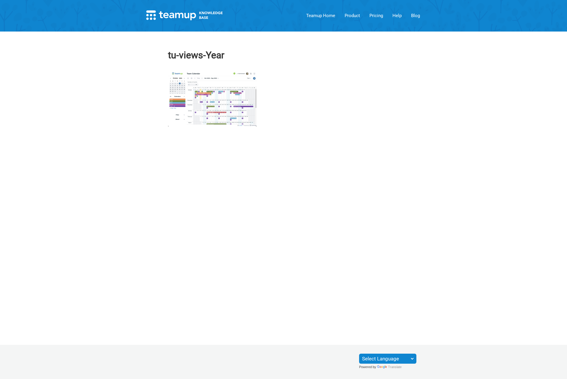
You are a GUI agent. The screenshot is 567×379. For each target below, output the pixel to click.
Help (397, 15)
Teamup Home (320, 15)
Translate (395, 367)
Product (352, 15)
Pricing (376, 15)
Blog (415, 15)
